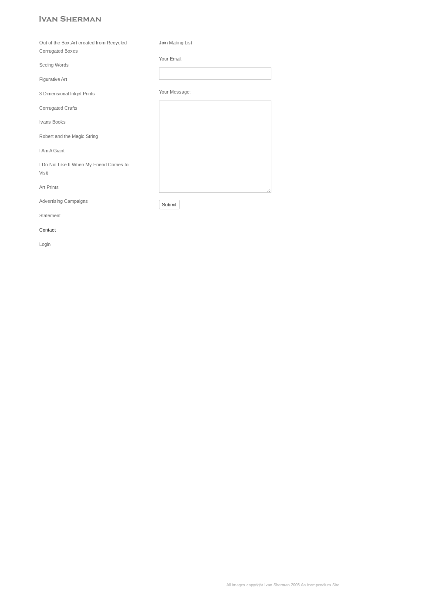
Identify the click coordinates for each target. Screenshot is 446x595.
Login (45, 244)
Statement (50, 215)
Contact (47, 229)
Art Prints (49, 187)
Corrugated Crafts (58, 108)
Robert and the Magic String (68, 136)
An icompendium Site (320, 585)
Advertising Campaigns (63, 201)
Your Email (170, 58)
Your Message (174, 91)
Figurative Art (53, 79)
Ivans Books (52, 121)
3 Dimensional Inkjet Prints (67, 93)
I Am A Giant (51, 150)
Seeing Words (54, 64)
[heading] (61, 19)
